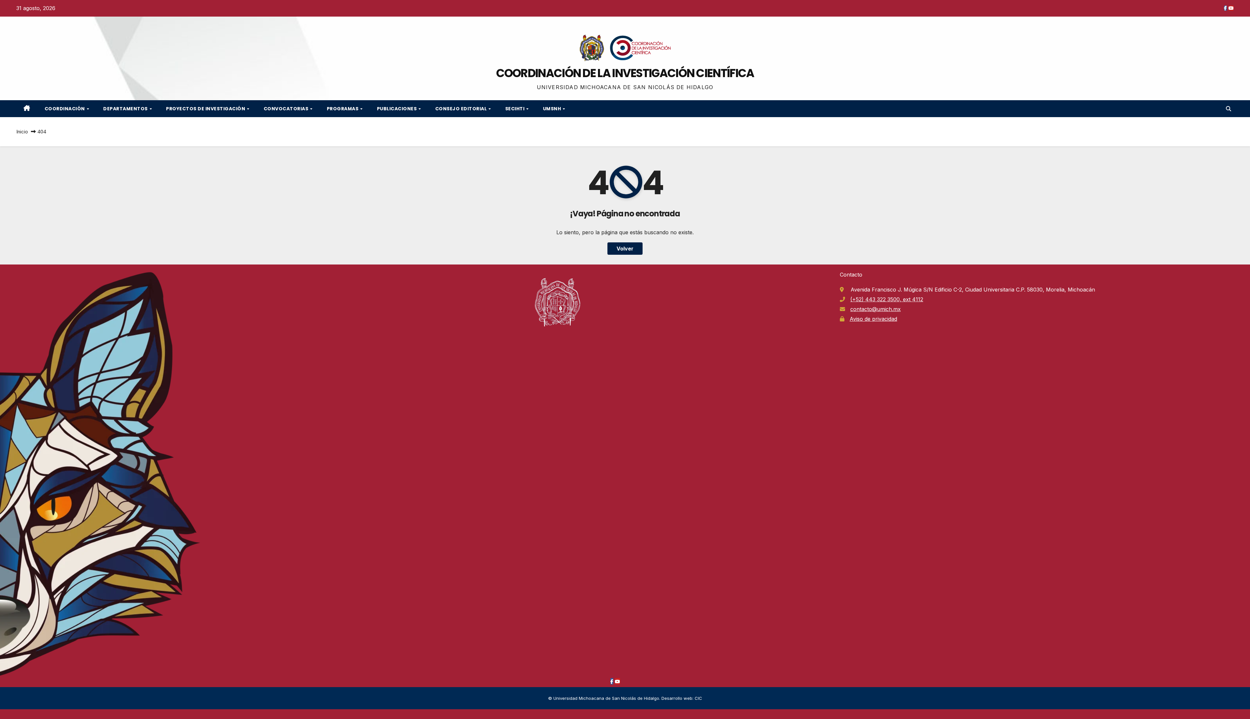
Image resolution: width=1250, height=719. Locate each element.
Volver (625, 248)
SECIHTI (515, 108)
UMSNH (552, 108)
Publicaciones (397, 108)
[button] (1228, 108)
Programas (343, 108)
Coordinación (65, 108)
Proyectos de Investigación (206, 108)
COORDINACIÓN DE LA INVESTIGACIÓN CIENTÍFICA (625, 73)
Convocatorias (287, 108)
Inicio (22, 132)
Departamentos (126, 108)
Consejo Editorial (461, 108)
